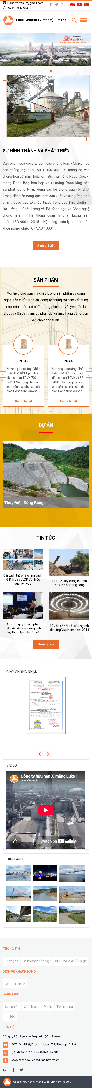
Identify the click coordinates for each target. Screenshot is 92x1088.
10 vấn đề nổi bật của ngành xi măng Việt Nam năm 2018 (69, 628)
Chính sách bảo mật (37, 961)
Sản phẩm (12, 1006)
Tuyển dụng (64, 1006)
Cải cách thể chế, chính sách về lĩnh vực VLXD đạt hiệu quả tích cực (22, 579)
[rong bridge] (45, 873)
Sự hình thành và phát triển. (37, 150)
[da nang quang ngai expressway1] (45, 893)
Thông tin (11, 961)
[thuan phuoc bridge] (72, 873)
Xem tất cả (46, 644)
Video (11, 765)
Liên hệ (20, 984)
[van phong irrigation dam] (72, 894)
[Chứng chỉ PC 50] (45, 705)
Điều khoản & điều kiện (70, 961)
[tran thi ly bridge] (18, 893)
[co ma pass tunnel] (18, 914)
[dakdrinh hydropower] (45, 914)
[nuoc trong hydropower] (72, 915)
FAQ (8, 984)
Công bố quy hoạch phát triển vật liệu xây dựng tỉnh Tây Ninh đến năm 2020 (22, 628)
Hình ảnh (14, 859)
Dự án (48, 1006)
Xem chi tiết (46, 245)
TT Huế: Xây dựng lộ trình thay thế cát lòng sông (69, 583)
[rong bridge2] (18, 873)
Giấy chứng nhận (21, 672)
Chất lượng (31, 1006)
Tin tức (10, 1016)
